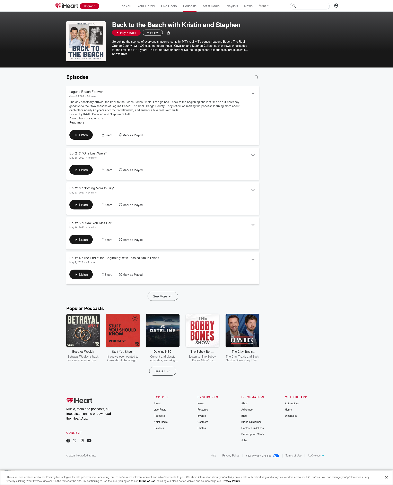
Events (202, 416)
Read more (76, 122)
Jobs (244, 440)
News (248, 5)
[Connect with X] (74, 441)
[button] (168, 33)
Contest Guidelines (252, 428)
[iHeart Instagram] (82, 441)
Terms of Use (294, 455)
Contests (203, 422)
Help (213, 455)
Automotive (291, 403)
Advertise (247, 409)
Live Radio (169, 5)
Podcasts (189, 5)
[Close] (386, 477)
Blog (244, 416)
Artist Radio (211, 5)
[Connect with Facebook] (68, 441)
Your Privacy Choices (258, 456)
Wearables (291, 416)
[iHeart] (66, 6)
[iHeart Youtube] (89, 441)
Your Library (146, 5)
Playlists (232, 5)
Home (288, 409)
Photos (202, 428)
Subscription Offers (252, 434)
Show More (120, 54)
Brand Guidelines (251, 422)
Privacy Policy (230, 455)
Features (203, 409)
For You (125, 5)
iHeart (157, 403)
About (244, 403)
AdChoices (314, 455)
